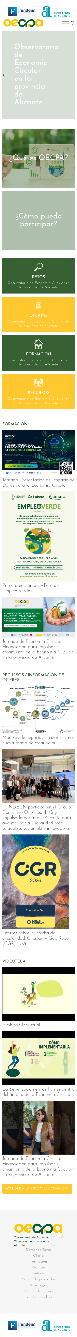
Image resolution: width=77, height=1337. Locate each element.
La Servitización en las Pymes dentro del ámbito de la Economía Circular (38, 1092)
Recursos (38, 1267)
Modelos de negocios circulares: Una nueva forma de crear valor (37, 740)
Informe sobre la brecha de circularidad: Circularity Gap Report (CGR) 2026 (37, 938)
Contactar (39, 1273)
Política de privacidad (38, 1279)
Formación (38, 1262)
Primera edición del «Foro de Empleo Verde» (30, 588)
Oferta (38, 1256)
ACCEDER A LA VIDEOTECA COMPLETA (37, 1188)
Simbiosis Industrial (21, 1025)
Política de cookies (38, 1291)
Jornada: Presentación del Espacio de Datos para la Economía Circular (38, 483)
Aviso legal (38, 1285)
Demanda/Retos (38, 1250)
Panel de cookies (38, 1297)
